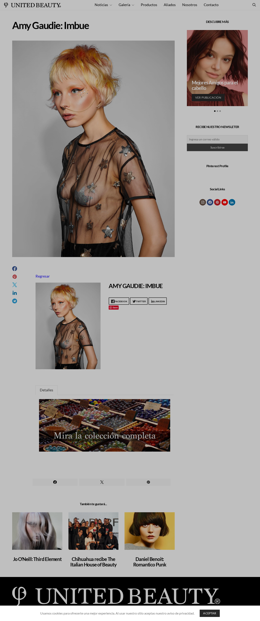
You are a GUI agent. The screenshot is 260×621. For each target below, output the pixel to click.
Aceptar (209, 613)
